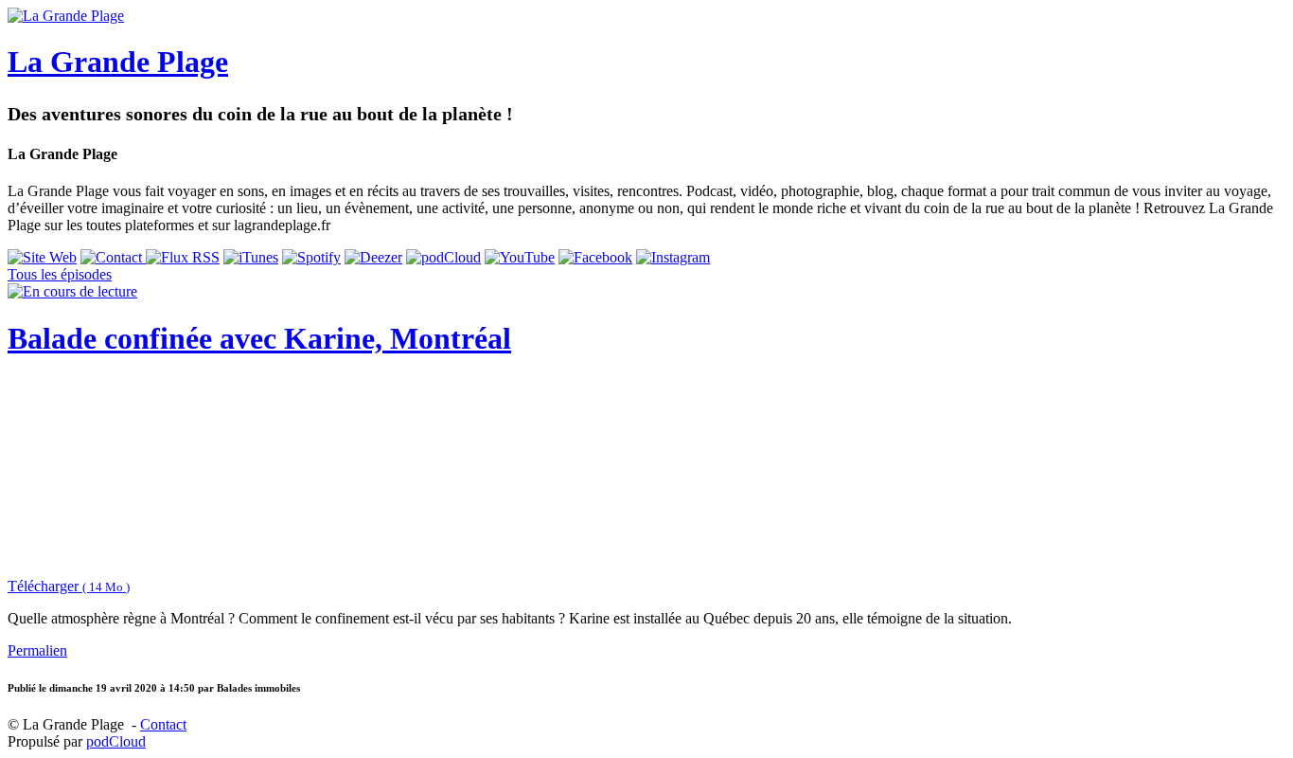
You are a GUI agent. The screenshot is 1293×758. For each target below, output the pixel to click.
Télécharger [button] (69, 586)
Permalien (37, 650)
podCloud (116, 741)
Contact (163, 724)
